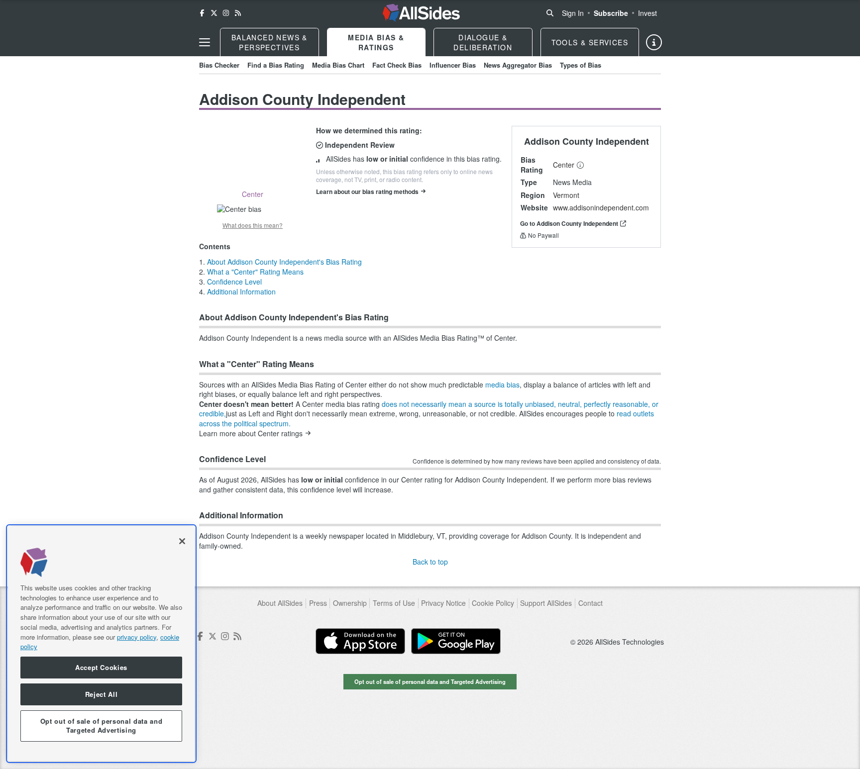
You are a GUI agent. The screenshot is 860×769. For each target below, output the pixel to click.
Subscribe (611, 13)
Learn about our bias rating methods (367, 191)
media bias (502, 384)
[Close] (182, 541)
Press (318, 603)
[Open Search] (550, 13)
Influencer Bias (453, 65)
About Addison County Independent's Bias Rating (284, 262)
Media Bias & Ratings (376, 42)
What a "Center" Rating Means (255, 272)
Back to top (430, 562)
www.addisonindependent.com (601, 207)
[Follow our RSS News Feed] (238, 13)
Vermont (566, 195)
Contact (590, 603)
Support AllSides (546, 603)
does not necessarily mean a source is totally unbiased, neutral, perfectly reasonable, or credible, (428, 409)
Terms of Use (394, 603)
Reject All (101, 694)
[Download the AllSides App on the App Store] (360, 641)
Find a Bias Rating (275, 65)
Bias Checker (219, 65)
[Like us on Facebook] (202, 13)
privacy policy (136, 636)
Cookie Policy (493, 603)
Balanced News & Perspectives (269, 42)
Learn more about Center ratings (251, 433)
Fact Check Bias (397, 65)
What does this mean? (252, 225)
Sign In (573, 13)
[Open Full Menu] (204, 42)
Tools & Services (589, 42)
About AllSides (280, 603)
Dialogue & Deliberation (482, 42)
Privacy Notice (443, 603)
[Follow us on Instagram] (226, 13)
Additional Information (241, 291)
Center (563, 165)
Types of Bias (580, 65)
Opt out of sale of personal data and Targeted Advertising (430, 681)
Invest (647, 13)
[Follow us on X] (214, 13)
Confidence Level (234, 282)
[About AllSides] (654, 42)
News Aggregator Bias (518, 65)
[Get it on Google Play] (456, 641)
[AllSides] (421, 13)
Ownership (350, 603)
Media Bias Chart (338, 65)
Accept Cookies (101, 667)
